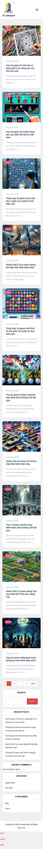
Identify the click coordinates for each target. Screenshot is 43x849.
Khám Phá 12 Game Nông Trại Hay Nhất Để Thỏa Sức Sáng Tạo (21, 594)
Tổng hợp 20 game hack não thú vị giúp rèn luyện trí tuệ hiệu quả (20, 201)
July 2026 (9, 788)
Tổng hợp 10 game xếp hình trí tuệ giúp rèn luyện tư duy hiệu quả (20, 331)
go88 (2, 845)
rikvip (2, 833)
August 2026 (10, 783)
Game (8, 29)
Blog (7, 803)
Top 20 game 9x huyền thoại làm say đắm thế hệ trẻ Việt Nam (20, 135)
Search (21, 693)
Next (33, 684)
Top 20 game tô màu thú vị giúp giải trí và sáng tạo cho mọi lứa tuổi (20, 68)
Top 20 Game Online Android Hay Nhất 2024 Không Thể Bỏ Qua (21, 398)
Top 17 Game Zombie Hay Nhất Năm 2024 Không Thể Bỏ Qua (21, 528)
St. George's (9, 15)
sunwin (2, 839)
